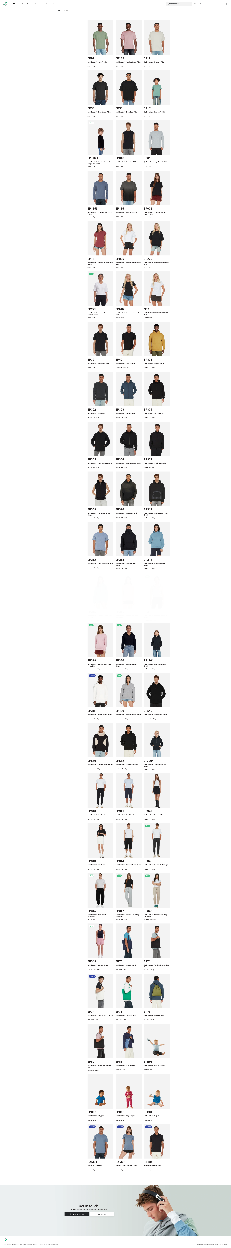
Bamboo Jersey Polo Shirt (152, 1165)
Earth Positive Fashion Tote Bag (126, 1015)
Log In (218, 4)
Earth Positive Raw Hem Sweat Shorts (128, 865)
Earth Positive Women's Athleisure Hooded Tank (127, 616)
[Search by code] (168, 4)
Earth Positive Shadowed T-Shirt (126, 212)
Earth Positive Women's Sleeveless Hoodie (155, 616)
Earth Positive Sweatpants (96, 815)
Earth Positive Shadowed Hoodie (127, 513)
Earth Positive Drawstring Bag (154, 1015)
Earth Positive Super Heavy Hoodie (155, 714)
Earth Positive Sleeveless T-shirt (126, 162)
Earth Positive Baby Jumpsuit (125, 1116)
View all (65, 10)
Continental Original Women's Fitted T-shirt (156, 313)
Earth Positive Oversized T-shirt (154, 62)
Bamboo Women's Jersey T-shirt (126, 1165)
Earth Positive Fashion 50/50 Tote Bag (100, 1015)
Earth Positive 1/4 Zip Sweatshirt (155, 463)
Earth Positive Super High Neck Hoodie (126, 564)
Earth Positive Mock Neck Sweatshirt (100, 463)
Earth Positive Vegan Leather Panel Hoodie (155, 514)
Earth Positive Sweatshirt (96, 413)
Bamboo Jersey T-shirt (95, 1165)
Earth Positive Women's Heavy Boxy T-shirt (156, 263)
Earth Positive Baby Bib (152, 1116)
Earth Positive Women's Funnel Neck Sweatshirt (100, 616)
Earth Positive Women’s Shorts (98, 965)
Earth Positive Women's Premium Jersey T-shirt (155, 213)
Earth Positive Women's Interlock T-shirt (127, 314)
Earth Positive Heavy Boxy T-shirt (127, 112)
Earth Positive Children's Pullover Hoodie (155, 665)
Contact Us (102, 1214)
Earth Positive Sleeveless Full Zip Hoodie (99, 514)
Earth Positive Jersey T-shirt (97, 62)
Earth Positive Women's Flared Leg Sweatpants (127, 915)
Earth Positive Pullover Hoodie (154, 363)
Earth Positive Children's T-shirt (154, 112)
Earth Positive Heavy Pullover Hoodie (100, 714)
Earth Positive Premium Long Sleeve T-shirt (100, 213)
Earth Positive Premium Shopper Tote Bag (156, 966)
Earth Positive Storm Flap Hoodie (127, 764)
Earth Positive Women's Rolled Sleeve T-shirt (100, 263)
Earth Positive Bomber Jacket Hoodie (128, 463)
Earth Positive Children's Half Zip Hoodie (155, 765)
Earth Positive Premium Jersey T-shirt (128, 62)
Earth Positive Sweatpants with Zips (156, 865)
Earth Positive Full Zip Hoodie (125, 413)
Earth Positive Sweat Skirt (96, 865)
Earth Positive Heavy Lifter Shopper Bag (99, 1066)
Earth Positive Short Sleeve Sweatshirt (100, 563)
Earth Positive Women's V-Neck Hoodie (128, 714)
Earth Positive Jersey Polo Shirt (98, 363)
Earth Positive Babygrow (96, 1116)
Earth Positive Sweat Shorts (125, 815)
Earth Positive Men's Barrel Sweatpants (97, 915)
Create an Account (205, 4)
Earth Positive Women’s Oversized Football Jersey (99, 314)
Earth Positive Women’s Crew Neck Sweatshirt (99, 665)
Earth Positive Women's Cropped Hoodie (126, 665)
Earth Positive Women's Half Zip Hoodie (154, 564)
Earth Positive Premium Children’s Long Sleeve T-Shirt (99, 163)
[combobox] (179, 4)
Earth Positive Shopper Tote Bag (126, 965)
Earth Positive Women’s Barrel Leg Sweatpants (155, 915)
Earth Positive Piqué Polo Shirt (126, 363)
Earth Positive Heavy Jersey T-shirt (99, 112)
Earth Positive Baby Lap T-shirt (154, 1065)
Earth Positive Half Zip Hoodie (154, 413)
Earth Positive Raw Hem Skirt (154, 815)
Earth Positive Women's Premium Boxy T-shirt (128, 263)
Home (59, 10)
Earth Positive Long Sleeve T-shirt (155, 162)
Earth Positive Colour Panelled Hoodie (100, 764)
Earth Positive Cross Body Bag (126, 1065)
